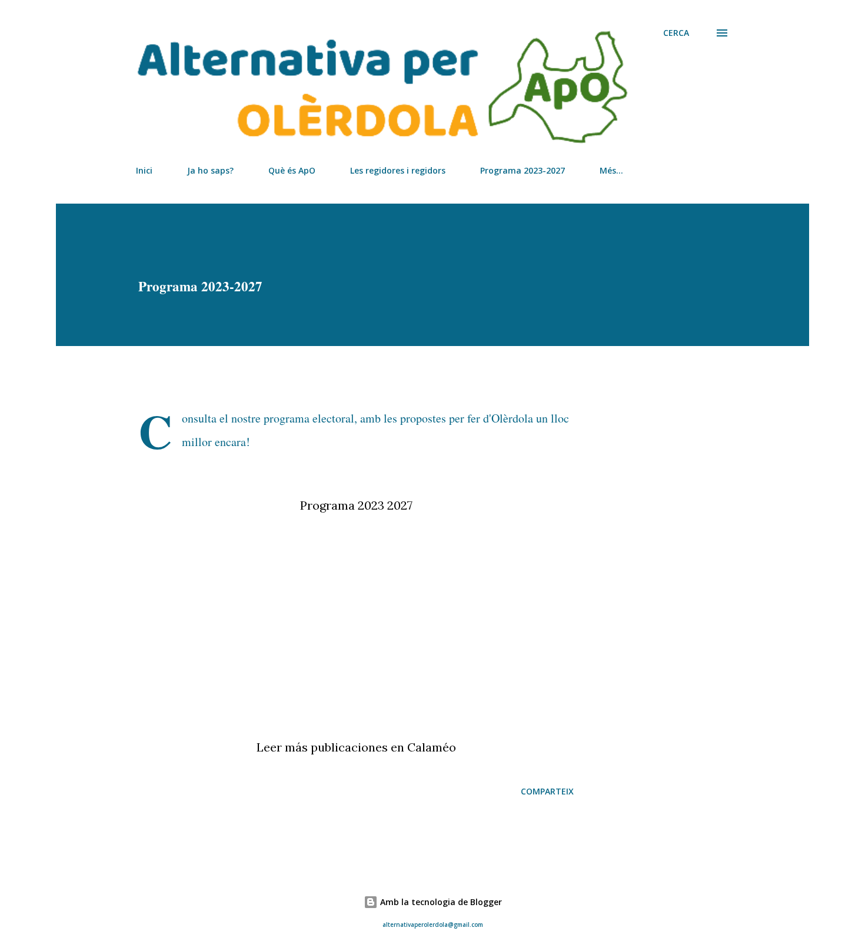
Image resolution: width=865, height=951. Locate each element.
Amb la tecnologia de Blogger (440, 901)
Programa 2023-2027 (522, 170)
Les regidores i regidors (397, 170)
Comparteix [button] (547, 791)
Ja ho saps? (210, 170)
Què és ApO (291, 170)
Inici (144, 170)
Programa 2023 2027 (356, 505)
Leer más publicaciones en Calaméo (356, 747)
